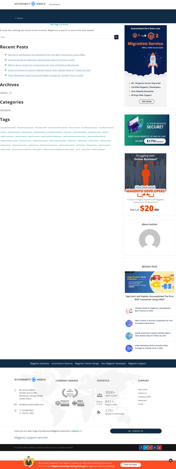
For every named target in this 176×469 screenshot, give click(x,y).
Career (140, 404)
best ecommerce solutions (8, 127)
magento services (33, 145)
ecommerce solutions (14, 132)
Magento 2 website (34, 136)
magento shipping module (66, 145)
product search (37, 149)
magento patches (93, 140)
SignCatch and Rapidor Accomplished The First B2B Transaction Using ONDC (46, 54)
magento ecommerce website (9, 140)
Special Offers (86, 149)
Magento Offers (82, 140)
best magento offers (41, 127)
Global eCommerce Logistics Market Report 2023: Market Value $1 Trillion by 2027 (49, 70)
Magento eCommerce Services (96, 136)
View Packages (130, 464)
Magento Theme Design (87, 363)
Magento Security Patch (19, 145)
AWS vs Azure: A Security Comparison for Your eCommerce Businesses (43, 65)
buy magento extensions (106, 127)
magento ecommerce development (51, 136)
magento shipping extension (48, 145)
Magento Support (91, 145)
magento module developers (57, 140)
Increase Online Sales (94, 132)
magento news (72, 140)
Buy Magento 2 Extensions (89, 127)
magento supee (80, 145)
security (78, 149)
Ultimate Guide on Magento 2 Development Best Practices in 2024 (41, 60)
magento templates (104, 145)
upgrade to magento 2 (98, 149)
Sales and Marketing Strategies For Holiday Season (58, 149)
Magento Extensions (25, 140)
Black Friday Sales (74, 127)
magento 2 (105, 132)
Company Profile (144, 397)
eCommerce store (27, 132)
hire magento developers (54, 132)
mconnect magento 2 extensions (21, 149)
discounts (3, 132)
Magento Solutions (39, 363)
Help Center (143, 389)
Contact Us (142, 393)
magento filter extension (40, 140)
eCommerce (54, 4)
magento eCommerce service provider (74, 136)
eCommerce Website (40, 132)
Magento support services (31, 437)
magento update (5, 149)
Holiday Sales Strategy (79, 132)
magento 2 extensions (7, 136)
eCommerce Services (62, 363)
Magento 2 (76, 431)
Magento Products (105, 140)
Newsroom (142, 400)
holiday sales (67, 132)
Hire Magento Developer (113, 363)
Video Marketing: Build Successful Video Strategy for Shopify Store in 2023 (45, 75)
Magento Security (5, 145)
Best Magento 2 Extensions (25, 127)
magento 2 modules (21, 136)
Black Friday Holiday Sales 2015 (58, 127)
